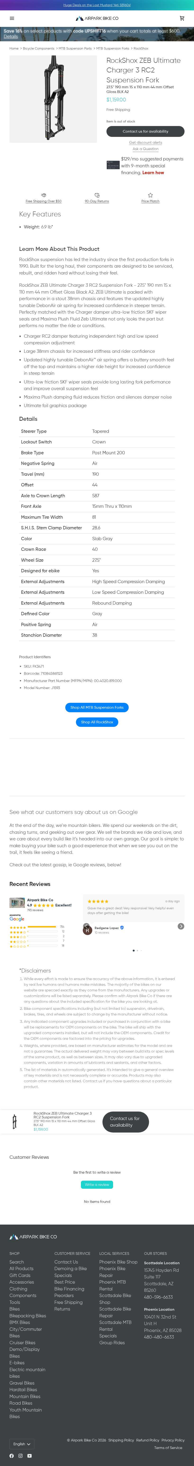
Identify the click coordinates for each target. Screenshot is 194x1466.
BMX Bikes (19, 1322)
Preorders (64, 1295)
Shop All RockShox (97, 722)
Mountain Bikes (24, 1396)
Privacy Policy (173, 1440)
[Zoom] (53, 99)
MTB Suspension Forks (112, 48)
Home (13, 48)
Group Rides (112, 1342)
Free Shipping (68, 1302)
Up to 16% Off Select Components (97, 5)
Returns (62, 1309)
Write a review (97, 1184)
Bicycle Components (38, 48)
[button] (86, 926)
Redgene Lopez (107, 928)
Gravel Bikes (22, 1383)
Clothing (18, 1289)
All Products (21, 1268)
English (19, 1444)
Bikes (14, 1309)
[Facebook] (11, 1456)
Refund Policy (147, 1440)
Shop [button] (14, 1253)
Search (16, 1262)
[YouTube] (29, 1456)
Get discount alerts (145, 142)
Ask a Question (146, 149)
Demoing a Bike (70, 1268)
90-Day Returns (97, 201)
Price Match (150, 201)
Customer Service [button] (72, 1253)
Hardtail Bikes (23, 1389)
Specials (63, 1275)
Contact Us (66, 1262)
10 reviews (102, 932)
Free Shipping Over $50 (44, 201)
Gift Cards (20, 1275)
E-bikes (17, 1362)
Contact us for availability (145, 131)
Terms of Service (168, 1447)
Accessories (21, 1282)
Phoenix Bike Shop (118, 1262)
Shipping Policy (121, 1440)
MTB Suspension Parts (75, 48)
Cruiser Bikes (22, 1342)
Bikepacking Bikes (27, 1316)
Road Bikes (20, 1403)
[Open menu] (16, 18)
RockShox (141, 48)
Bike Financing (69, 1289)
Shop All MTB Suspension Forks (97, 707)
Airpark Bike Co (84, 1440)
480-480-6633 (159, 1337)
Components (22, 1295)
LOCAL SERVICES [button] (114, 1253)
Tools (14, 1302)
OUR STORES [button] (155, 1253)
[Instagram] (20, 1456)
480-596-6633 (158, 1297)
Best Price (64, 1282)
